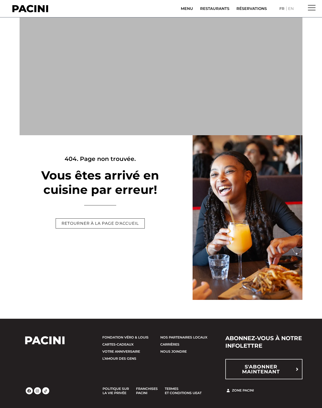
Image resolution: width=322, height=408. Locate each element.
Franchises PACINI (147, 391)
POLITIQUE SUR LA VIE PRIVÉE (116, 391)
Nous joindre (173, 351)
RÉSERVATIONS (251, 8)
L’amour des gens (119, 358)
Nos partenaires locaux (183, 337)
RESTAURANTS (214, 8)
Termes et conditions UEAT (183, 391)
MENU (187, 8)
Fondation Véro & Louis (125, 337)
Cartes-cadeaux (118, 344)
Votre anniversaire (121, 351)
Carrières (169, 344)
